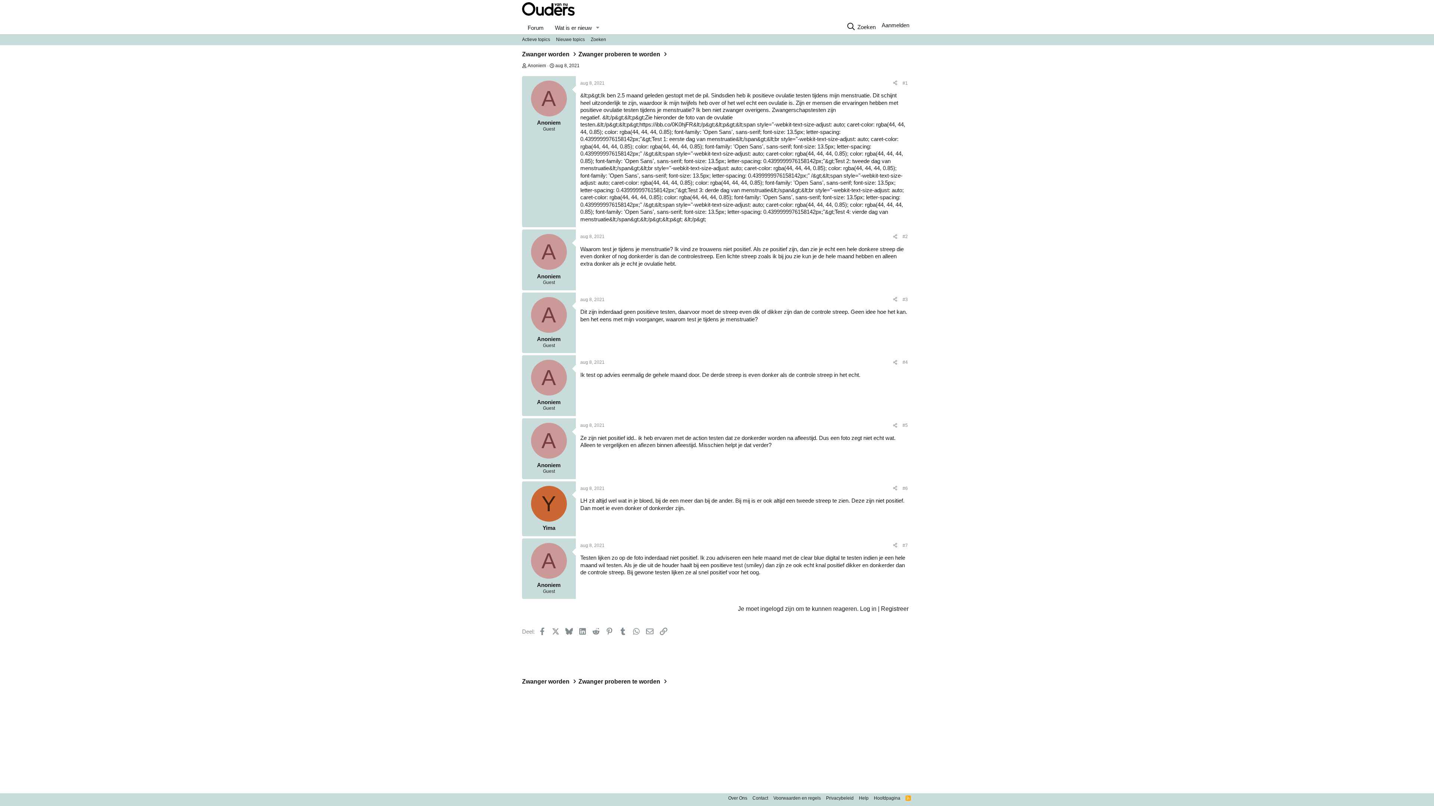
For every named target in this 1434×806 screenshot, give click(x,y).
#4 (905, 362)
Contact (760, 798)
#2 (905, 236)
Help (864, 798)
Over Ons (737, 798)
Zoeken (598, 39)
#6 (905, 488)
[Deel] (895, 83)
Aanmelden (895, 25)
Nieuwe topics (570, 39)
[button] (597, 28)
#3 (905, 299)
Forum (536, 28)
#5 (905, 425)
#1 (905, 83)
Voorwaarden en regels (797, 798)
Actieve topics (536, 39)
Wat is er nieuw (573, 28)
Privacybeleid (840, 798)
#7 (905, 545)
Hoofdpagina (887, 798)
